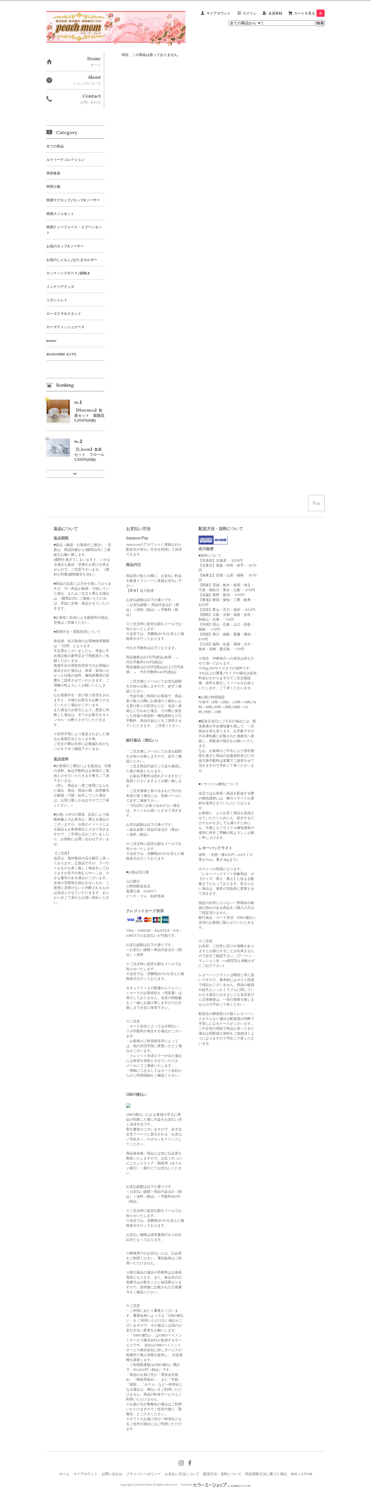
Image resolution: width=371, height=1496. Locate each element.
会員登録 (275, 13)
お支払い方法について (182, 1474)
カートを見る (308, 13)
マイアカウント (218, 13)
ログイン (250, 13)
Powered (186, 1484)
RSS (294, 1474)
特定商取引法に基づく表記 (266, 1474)
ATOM (306, 1474)
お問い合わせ (111, 1474)
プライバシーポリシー (143, 1474)
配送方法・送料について (222, 1474)
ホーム (64, 1474)
